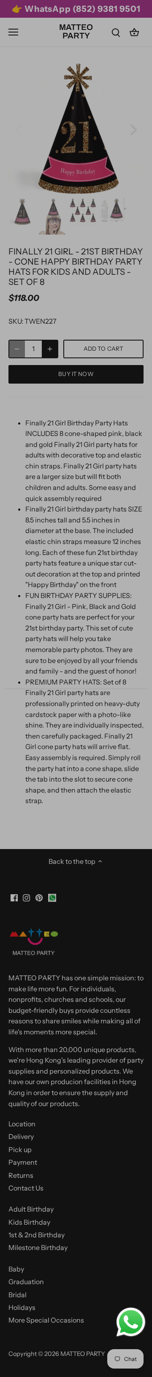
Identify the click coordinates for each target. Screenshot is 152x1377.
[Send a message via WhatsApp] (131, 1322)
